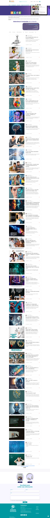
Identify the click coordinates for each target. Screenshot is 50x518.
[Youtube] (26, 515)
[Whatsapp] (38, 4)
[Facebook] (35, 4)
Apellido (26, 489)
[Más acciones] (39, 35)
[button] (39, 1)
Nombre (11, 489)
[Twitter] (24, 515)
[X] (37, 4)
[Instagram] (36, 4)
